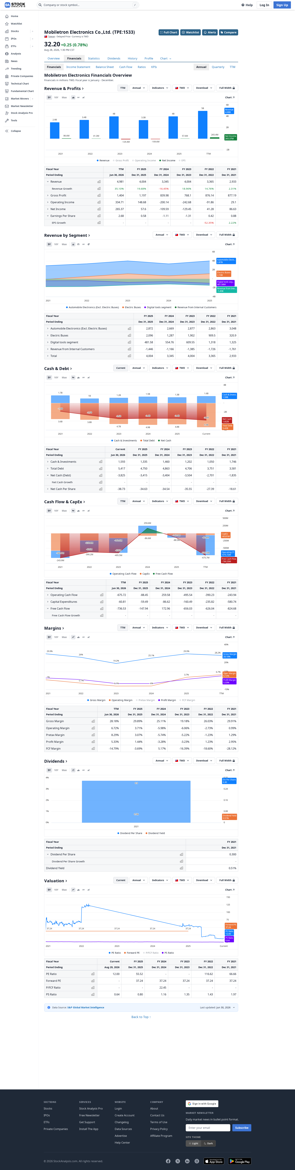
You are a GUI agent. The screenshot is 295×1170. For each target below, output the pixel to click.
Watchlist (192, 32)
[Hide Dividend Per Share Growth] (48, 854)
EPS (183, 160)
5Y (49, 97)
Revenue (104, 160)
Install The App (88, 1129)
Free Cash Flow (164, 573)
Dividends (114, 58)
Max (64, 97)
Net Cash (166, 440)
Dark (210, 1143)
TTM (232, 67)
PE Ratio (116, 952)
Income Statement (78, 67)
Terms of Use (158, 1122)
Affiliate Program (161, 1136)
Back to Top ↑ (141, 1017)
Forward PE (133, 952)
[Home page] (15, 5)
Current (120, 368)
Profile (149, 58)
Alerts (212, 32)
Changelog (122, 1122)
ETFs (47, 1122)
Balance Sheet (105, 67)
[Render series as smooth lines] (78, 97)
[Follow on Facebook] (168, 1161)
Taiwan (51, 36)
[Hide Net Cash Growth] (48, 475)
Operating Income (145, 160)
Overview (54, 58)
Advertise (121, 1136)
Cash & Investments (125, 440)
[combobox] (88, 5)
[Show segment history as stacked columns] (78, 244)
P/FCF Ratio (152, 952)
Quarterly (218, 67)
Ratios (142, 67)
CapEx (146, 573)
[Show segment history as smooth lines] (83, 244)
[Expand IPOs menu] (32, 39)
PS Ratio (169, 952)
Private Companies (56, 1129)
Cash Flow (125, 67)
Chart (164, 58)
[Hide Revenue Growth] (48, 181)
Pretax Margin (147, 700)
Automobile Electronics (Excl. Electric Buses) (94, 307)
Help (249, 5)
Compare (230, 32)
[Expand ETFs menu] (32, 46)
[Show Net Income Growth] (48, 209)
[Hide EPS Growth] (48, 216)
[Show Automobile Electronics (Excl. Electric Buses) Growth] (48, 328)
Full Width (225, 87)
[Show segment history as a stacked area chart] (73, 244)
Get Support (87, 1122)
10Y (56, 97)
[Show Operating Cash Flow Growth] (48, 595)
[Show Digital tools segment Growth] (48, 342)
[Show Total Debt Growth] (48, 468)
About (154, 1108)
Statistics (94, 58)
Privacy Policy (159, 1129)
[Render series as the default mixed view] (73, 377)
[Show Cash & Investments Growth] (48, 461)
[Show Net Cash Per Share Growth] (48, 489)
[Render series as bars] (73, 97)
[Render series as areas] (83, 97)
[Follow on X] (177, 1161)
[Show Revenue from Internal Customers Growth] (48, 349)
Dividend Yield (156, 833)
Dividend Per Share (131, 833)
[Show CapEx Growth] (48, 601)
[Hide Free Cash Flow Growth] (48, 608)
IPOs (47, 1115)
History (132, 58)
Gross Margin (98, 700)
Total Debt (149, 440)
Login (118, 1108)
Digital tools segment (159, 307)
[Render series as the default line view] (73, 637)
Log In (264, 5)
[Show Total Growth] (48, 356)
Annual (201, 67)
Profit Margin (168, 700)
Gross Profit (122, 160)
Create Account (125, 1115)
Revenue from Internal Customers (197, 307)
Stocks (48, 1108)
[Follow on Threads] (197, 1161)
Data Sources (123, 1129)
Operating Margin (122, 700)
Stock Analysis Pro (91, 1108)
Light (195, 1143)
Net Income (168, 160)
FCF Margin (188, 700)
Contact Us (157, 1115)
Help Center (122, 1142)
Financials (74, 58)
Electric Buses (133, 307)
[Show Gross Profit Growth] (48, 195)
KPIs (154, 67)
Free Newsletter (89, 1115)
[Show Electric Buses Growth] (48, 335)
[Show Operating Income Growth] (48, 202)
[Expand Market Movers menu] (32, 99)
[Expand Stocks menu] (32, 31)
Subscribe (241, 1128)
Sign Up (282, 5)
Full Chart (170, 32)
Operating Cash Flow (124, 573)
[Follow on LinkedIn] (187, 1161)
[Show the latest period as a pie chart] (88, 244)
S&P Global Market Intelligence (85, 1007)
